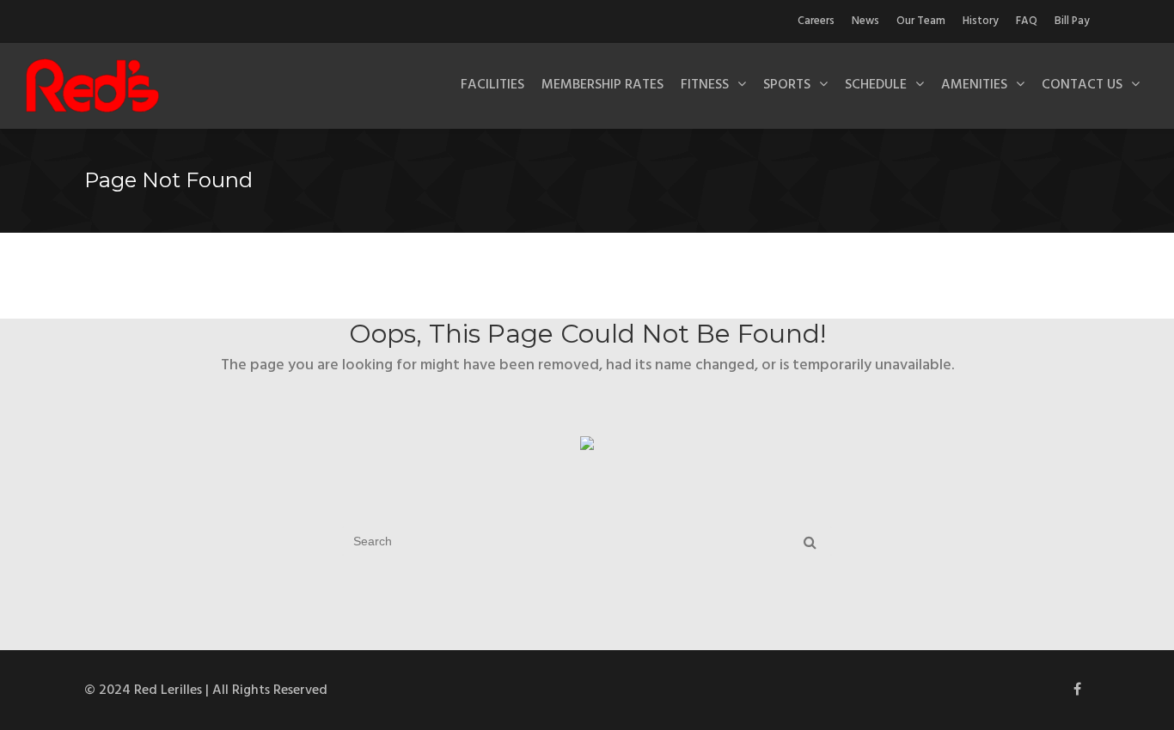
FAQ (1026, 21)
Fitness (705, 85)
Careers (816, 21)
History (981, 21)
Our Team (920, 21)
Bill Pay (1072, 21)
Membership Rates (602, 85)
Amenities (974, 85)
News (865, 21)
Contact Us (1082, 85)
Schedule (876, 85)
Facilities (492, 85)
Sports (786, 85)
